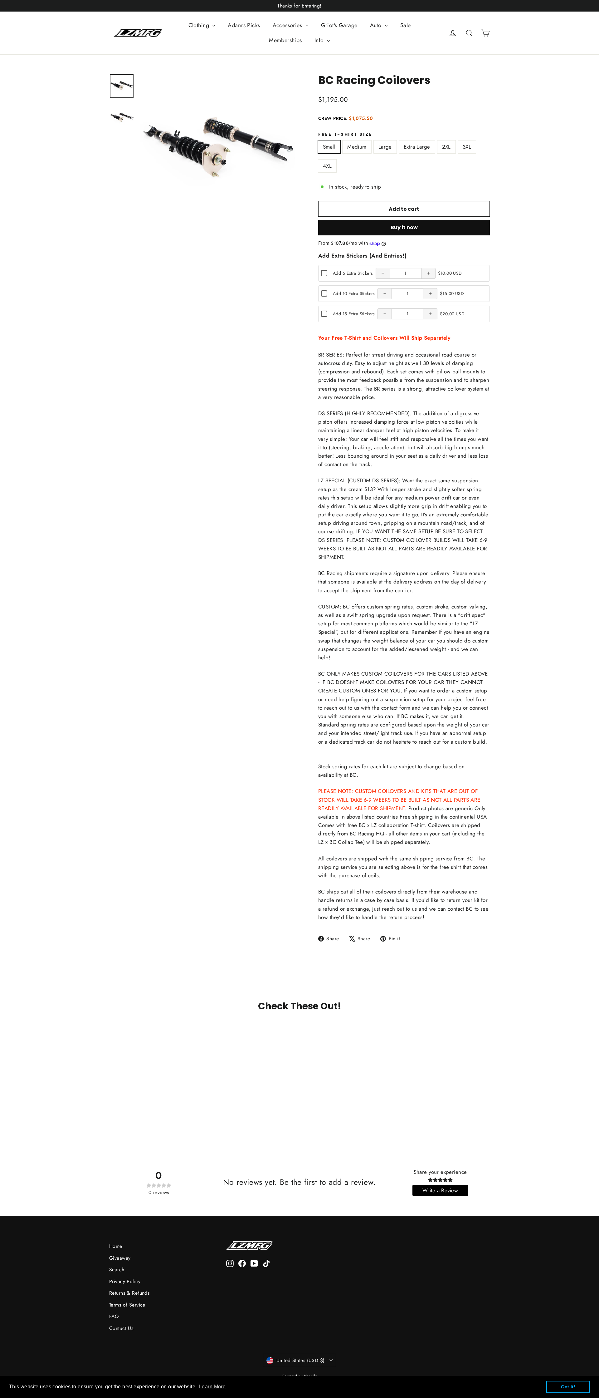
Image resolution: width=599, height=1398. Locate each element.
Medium (357, 146)
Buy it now (404, 227)
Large (385, 146)
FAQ (114, 1316)
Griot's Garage (339, 25)
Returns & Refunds (129, 1293)
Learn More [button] (212, 1386)
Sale (405, 25)
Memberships (285, 40)
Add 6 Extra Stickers (353, 273)
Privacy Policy (124, 1281)
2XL (446, 146)
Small (329, 146)
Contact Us (121, 1328)
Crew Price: (345, 118)
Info (319, 40)
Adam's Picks (244, 25)
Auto (376, 25)
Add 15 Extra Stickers (354, 314)
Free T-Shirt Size (345, 134)
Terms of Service (127, 1304)
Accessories (288, 25)
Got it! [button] (568, 1386)
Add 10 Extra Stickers (354, 293)
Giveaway (119, 1258)
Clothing (199, 25)
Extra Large (417, 146)
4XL (327, 166)
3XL (467, 146)
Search (116, 1269)
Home (115, 1246)
